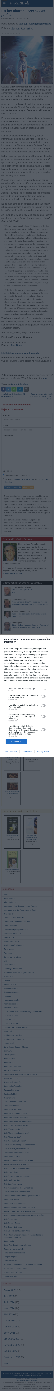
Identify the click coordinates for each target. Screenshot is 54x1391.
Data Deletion (11, 751)
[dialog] (27, 695)
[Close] (48, 639)
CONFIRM (16, 741)
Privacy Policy (43, 751)
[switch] (43, 696)
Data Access (27, 751)
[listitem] (27, 690)
